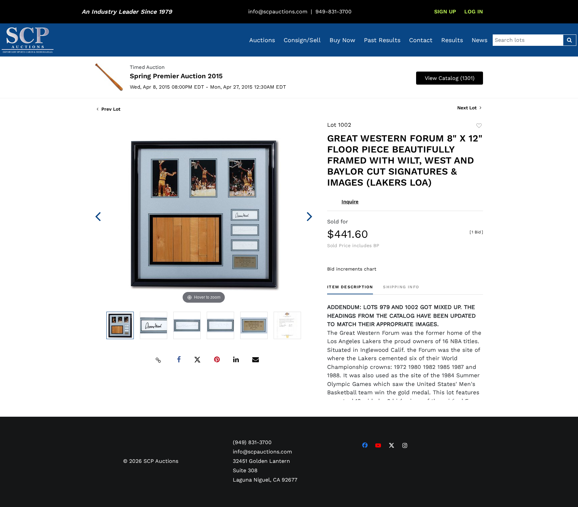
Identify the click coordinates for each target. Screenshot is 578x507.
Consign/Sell (302, 39)
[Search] (569, 40)
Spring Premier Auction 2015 (176, 76)
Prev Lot (110, 109)
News (479, 39)
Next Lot (467, 107)
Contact (420, 39)
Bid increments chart (351, 269)
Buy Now (342, 39)
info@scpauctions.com (277, 11)
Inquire (350, 202)
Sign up (445, 11)
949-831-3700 (333, 11)
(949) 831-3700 (252, 442)
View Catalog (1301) (450, 78)
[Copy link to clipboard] (159, 360)
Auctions (262, 39)
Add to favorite (479, 125)
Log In (473, 11)
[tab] (350, 289)
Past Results (382, 39)
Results (452, 39)
